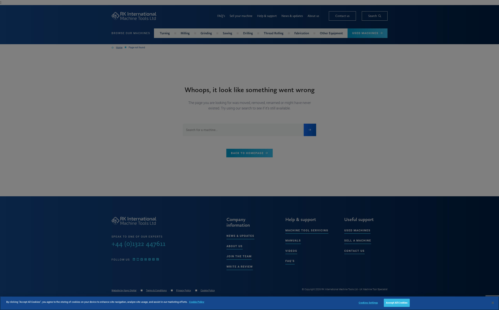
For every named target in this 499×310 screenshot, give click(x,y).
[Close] (492, 303)
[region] (249, 303)
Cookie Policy (196, 302)
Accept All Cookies (397, 302)
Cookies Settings (368, 302)
